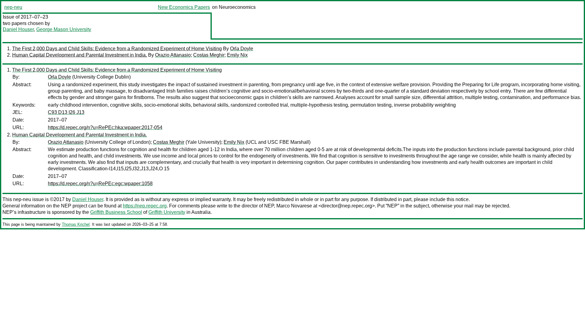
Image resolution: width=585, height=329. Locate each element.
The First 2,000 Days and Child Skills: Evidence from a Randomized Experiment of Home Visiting (117, 48)
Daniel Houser (18, 29)
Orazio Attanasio (173, 55)
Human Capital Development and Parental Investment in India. (79, 55)
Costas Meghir (209, 55)
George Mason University (63, 29)
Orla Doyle (241, 48)
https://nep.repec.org (145, 205)
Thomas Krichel (76, 224)
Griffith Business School (116, 212)
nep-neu (13, 7)
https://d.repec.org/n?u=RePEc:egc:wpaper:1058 (100, 183)
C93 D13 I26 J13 (66, 112)
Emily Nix (237, 55)
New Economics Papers (184, 7)
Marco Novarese (294, 205)
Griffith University (166, 212)
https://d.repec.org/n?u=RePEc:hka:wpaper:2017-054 (105, 127)
